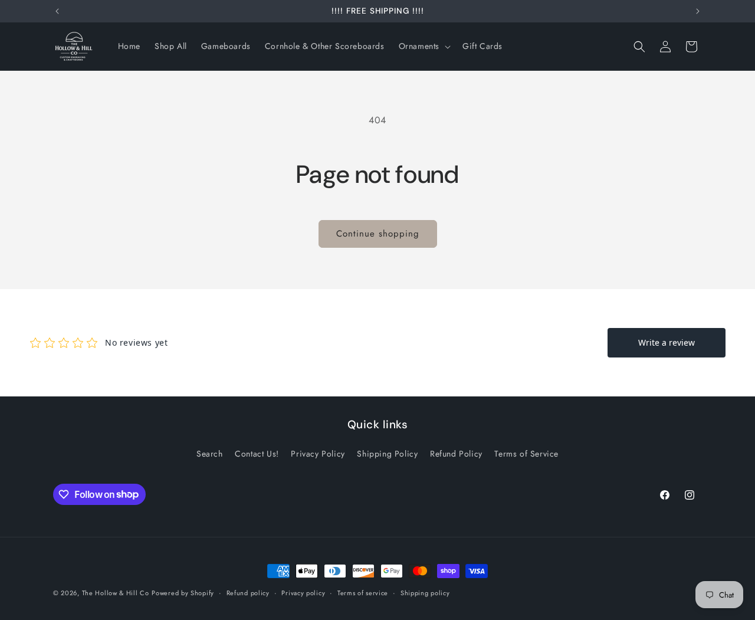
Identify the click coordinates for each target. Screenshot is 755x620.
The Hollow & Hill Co (115, 593)
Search (209, 454)
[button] (423, 46)
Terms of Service (526, 454)
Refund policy (248, 592)
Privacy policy (303, 592)
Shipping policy (425, 592)
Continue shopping (377, 233)
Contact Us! (257, 454)
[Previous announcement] (57, 11)
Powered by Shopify (183, 593)
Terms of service (362, 592)
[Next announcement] (698, 11)
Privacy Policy (317, 454)
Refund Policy (456, 454)
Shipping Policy (387, 454)
